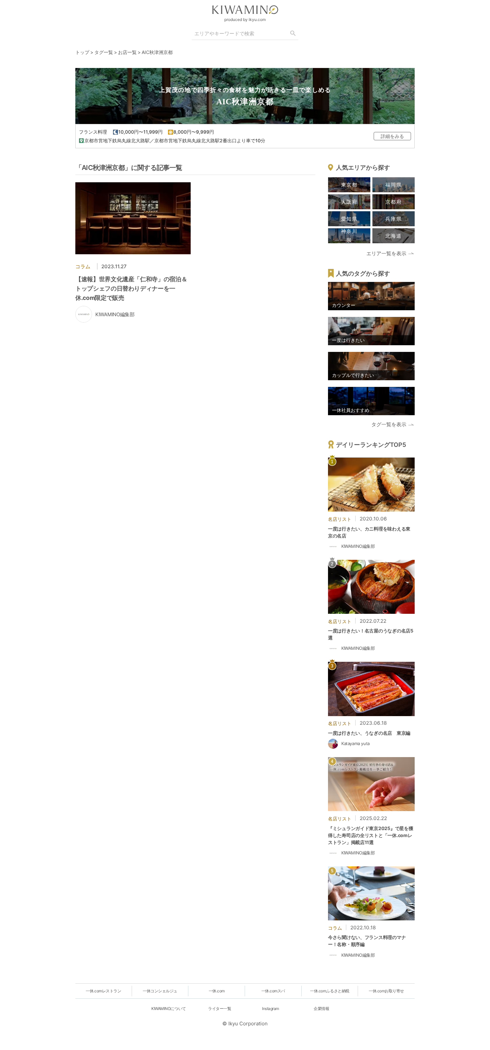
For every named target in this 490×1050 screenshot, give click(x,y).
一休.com (217, 990)
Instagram (270, 1008)
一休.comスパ (273, 990)
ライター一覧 (219, 1008)
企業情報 (321, 1008)
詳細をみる (392, 136)
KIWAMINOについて (168, 1008)
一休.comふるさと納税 (329, 990)
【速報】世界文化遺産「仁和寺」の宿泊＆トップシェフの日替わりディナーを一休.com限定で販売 (131, 288)
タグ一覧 (103, 52)
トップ (82, 52)
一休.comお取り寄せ (386, 990)
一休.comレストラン (103, 990)
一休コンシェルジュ (160, 990)
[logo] (245, 9)
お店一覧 (127, 52)
